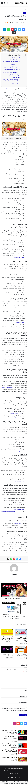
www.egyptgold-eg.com (8, 387)
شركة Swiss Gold (14, 64)
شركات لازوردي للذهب (13, 66)
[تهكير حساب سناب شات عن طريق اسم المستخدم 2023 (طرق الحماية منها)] (7, 632)
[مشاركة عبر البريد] (8, 559)
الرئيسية (23, 9)
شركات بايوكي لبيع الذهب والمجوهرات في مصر (10, 62)
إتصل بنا (12, 773)
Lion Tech (22, 22)
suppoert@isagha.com (16, 413)
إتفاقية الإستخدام (7, 770)
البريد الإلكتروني (23, 696)
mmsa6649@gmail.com (18, 509)
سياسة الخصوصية (16, 770)
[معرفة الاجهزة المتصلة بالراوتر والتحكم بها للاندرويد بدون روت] (7, 649)
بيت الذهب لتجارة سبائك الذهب (12, 75)
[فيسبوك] (20, 559)
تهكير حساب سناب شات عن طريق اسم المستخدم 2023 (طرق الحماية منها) (7, 638)
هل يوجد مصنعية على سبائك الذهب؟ (10, 81)
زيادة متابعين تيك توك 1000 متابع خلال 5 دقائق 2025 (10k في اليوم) (9, 751)
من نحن (16, 773)
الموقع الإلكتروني (23, 702)
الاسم (25, 690)
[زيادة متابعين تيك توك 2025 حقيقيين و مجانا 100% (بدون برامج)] (22, 738)
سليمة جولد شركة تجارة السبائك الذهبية (10, 72)
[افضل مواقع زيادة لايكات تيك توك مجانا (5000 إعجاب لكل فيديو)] (22, 745)
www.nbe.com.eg (19, 481)
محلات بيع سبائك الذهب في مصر (13, 57)
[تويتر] (17, 559)
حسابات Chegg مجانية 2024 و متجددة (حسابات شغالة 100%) (21, 655)
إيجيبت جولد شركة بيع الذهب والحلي (11, 69)
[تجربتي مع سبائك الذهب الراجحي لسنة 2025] (22, 759)
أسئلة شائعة (15, 77)
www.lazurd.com (20, 322)
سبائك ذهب (18, 523)
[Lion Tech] (21, 3)
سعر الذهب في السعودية (10, 783)
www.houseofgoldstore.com (8, 511)
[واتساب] (11, 559)
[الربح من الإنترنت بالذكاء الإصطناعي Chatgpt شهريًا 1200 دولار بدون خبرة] (21, 632)
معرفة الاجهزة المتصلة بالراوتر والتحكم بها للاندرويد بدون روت (8, 655)
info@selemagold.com (18, 451)
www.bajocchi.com (19, 257)
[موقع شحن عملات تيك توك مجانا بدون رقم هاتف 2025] (22, 732)
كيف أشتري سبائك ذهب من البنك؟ (9, 79)
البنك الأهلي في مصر (14, 74)
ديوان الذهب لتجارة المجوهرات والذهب (10, 67)
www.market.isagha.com (15, 418)
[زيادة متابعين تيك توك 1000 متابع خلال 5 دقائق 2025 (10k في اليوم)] (22, 751)
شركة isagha (15, 70)
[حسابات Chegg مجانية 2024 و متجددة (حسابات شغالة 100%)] (21, 649)
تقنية (20, 9)
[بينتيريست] (14, 559)
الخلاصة (13, 83)
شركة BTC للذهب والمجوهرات (12, 59)
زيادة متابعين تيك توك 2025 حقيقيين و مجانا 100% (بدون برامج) (10, 738)
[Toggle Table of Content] (23, 55)
